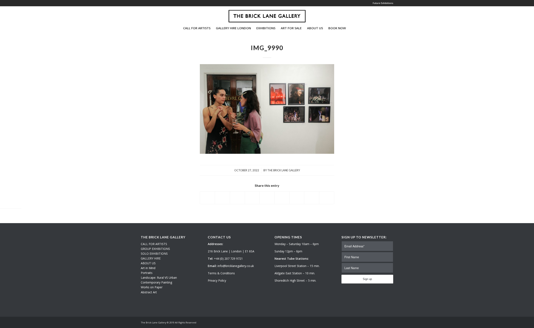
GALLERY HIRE (151, 258)
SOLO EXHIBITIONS (154, 254)
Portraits (146, 273)
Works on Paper (151, 287)
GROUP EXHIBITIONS (155, 249)
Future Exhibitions (383, 3)
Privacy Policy (217, 280)
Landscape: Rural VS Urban (159, 278)
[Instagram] (148, 14)
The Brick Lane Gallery (283, 170)
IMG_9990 (267, 47)
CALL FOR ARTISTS (154, 244)
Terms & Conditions (221, 273)
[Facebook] (154, 14)
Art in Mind (148, 268)
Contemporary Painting (156, 282)
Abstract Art (149, 292)
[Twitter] (142, 14)
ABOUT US (148, 263)
